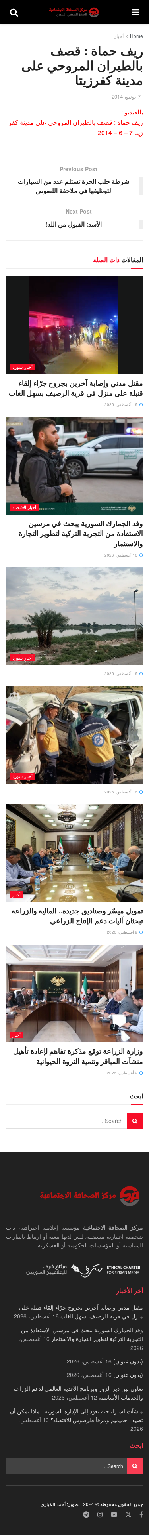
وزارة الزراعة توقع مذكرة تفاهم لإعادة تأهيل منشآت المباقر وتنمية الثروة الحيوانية (78, 1056)
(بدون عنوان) (128, 1361)
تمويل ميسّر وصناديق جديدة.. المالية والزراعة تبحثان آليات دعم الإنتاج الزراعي (77, 916)
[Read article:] (74, 616)
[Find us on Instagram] (100, 1514)
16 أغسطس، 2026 (121, 404)
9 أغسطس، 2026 (123, 932)
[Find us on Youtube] (114, 1514)
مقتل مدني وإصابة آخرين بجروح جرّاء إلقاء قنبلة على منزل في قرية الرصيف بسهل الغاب (76, 388)
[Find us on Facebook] (141, 1514)
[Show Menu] (135, 12)
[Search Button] (14, 12)
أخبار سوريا (22, 367)
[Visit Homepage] (75, 12)
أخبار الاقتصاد (24, 507)
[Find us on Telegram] (86, 1514)
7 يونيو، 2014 (126, 96)
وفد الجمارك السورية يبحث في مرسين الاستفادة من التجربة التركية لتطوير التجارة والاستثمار (81, 533)
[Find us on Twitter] (128, 1514)
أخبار (119, 35)
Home (136, 35)
